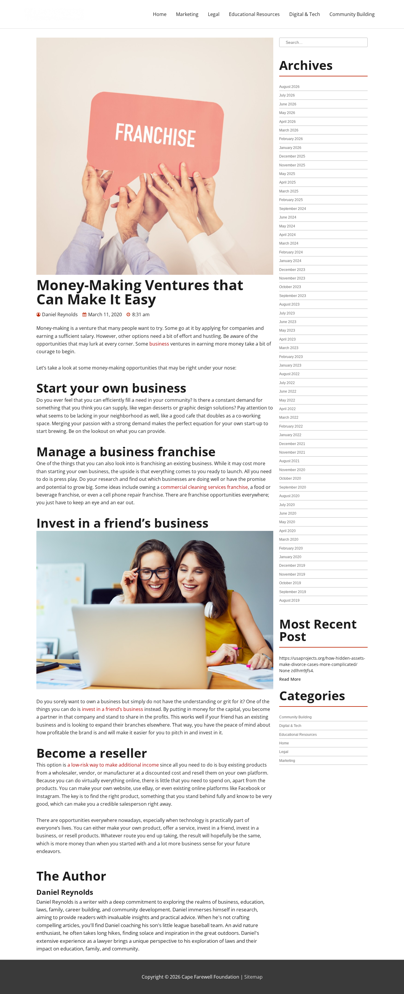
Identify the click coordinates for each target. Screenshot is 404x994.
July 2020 (287, 505)
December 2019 (292, 565)
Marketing (187, 14)
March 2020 (288, 539)
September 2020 (292, 487)
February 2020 (291, 548)
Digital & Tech (304, 14)
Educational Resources (254, 14)
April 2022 (287, 409)
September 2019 (292, 592)
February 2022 (291, 426)
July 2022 (287, 383)
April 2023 (287, 339)
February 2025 (291, 200)
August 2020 (289, 496)
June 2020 (287, 513)
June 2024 (287, 217)
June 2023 (287, 322)
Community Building (352, 14)
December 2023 (292, 270)
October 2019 (290, 583)
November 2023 (292, 278)
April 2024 (287, 235)
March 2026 (288, 130)
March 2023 (288, 348)
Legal (213, 14)
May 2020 (287, 522)
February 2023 (291, 357)
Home (160, 14)
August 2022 (289, 374)
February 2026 (291, 139)
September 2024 (292, 209)
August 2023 (289, 304)
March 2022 (288, 417)
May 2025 (287, 174)
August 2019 (289, 600)
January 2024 (290, 261)
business (159, 344)
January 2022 (290, 435)
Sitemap (253, 977)
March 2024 (288, 243)
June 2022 (287, 391)
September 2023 (292, 296)
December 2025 (292, 156)
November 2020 (292, 470)
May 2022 (287, 400)
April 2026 (287, 122)
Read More (290, 679)
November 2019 (292, 574)
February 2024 (291, 252)
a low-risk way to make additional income (113, 765)
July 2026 (287, 95)
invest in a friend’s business (112, 709)
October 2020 (290, 478)
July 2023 (287, 313)
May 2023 (287, 330)
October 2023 (290, 287)
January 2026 (290, 148)
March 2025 (288, 191)
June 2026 (287, 104)
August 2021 (289, 461)
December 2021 (292, 444)
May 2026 (287, 113)
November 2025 (292, 165)
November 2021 (292, 452)
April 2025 (287, 182)
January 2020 (290, 557)
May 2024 (287, 226)
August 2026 (289, 87)
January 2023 (290, 365)
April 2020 (287, 531)
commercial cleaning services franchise (204, 487)
